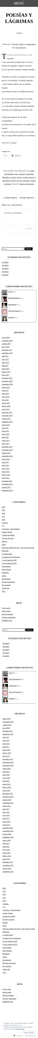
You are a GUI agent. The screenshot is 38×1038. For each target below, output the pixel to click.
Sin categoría (21, 48)
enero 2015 (5, 444)
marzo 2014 (6, 472)
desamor (22, 174)
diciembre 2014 (7, 447)
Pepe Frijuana (6, 569)
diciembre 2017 (7, 350)
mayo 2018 (5, 347)
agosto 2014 (6, 459)
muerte (19, 177)
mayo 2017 (5, 362)
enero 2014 (5, 478)
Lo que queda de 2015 (9, 563)
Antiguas (5, 523)
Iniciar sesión (6, 611)
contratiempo (9, 174)
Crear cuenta (6, 608)
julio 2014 (5, 462)
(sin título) (5, 262)
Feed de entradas (7, 614)
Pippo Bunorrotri (14, 298)
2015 (3, 510)
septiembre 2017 (7, 353)
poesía (31, 177)
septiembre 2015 (7, 422)
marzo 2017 (6, 369)
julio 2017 (5, 356)
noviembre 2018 (7, 341)
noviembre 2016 (7, 381)
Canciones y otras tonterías (11, 529)
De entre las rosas (8, 538)
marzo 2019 (6, 337)
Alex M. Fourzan (14, 311)
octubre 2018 (6, 344)
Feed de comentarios (9, 617)
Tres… (4, 591)
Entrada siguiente (28, 197)
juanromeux (31, 44)
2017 (3, 516)
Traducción (5, 588)
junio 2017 (5, 359)
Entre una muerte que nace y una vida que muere (18, 548)
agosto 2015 (6, 425)
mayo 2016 (5, 397)
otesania (11, 317)
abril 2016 (5, 400)
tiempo (32, 181)
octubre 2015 (6, 419)
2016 (3, 513)
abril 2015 (5, 437)
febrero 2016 (6, 406)
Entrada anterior (9, 197)
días (16, 174)
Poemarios (5, 573)
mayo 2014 (5, 468)
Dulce (4, 544)
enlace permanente (27, 184)
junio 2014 (5, 465)
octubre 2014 (6, 453)
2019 (3, 520)
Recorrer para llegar (8, 582)
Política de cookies (20, 1029)
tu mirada (7, 184)
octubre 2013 (6, 487)
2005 (3, 507)
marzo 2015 (6, 440)
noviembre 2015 (7, 415)
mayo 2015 (5, 434)
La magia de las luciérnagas (11, 557)
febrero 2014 (6, 475)
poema (25, 177)
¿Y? (3, 526)
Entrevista (5, 551)
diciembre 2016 (7, 378)
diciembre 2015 (7, 412)
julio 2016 (5, 390)
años (32, 171)
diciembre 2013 (7, 481)
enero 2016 (5, 409)
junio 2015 (5, 431)
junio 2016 (5, 394)
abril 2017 (5, 366)
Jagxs (10, 292)
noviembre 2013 (7, 484)
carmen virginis (7, 532)
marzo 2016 (6, 403)
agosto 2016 (6, 387)
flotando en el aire (9, 177)
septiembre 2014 (7, 456)
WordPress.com (7, 620)
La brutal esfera (7, 554)
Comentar (28, 228)
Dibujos (4, 541)
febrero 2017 (6, 372)
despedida (30, 174)
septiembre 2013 (7, 490)
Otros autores (6, 566)
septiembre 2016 (7, 384)
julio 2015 (5, 428)
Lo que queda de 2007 (9, 560)
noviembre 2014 (7, 450)
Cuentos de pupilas (8, 535)
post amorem (6, 579)
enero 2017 (5, 375)
